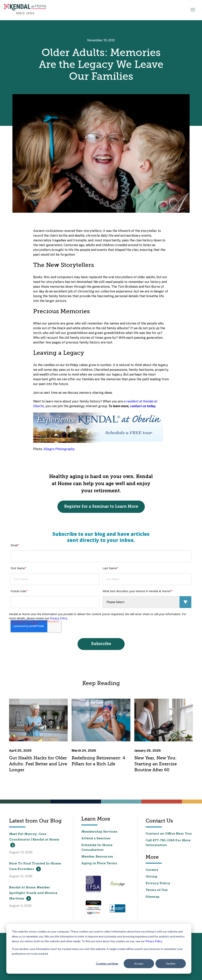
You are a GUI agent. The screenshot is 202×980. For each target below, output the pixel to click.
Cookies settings (107, 963)
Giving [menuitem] (151, 876)
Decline (170, 963)
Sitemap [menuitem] (152, 896)
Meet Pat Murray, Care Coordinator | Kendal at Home (34, 837)
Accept (138, 963)
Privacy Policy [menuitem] (158, 883)
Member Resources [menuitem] (97, 856)
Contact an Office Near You (169, 833)
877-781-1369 (164, 840)
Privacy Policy (153, 941)
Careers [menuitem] (152, 870)
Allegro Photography (59, 449)
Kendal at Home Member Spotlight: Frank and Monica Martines (33, 893)
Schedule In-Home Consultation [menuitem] (96, 848)
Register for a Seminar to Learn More (101, 507)
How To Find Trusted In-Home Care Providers (35, 866)
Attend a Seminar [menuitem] (96, 838)
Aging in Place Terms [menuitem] (99, 863)
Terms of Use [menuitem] (157, 890)
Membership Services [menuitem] (99, 831)
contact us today (142, 406)
